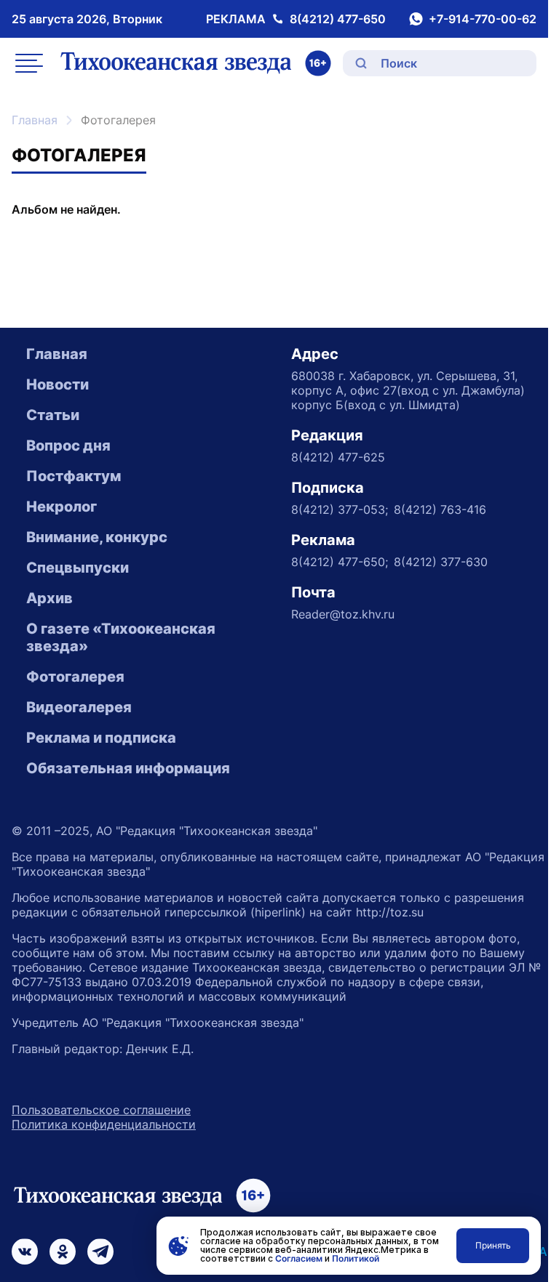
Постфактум (73, 476)
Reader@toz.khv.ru (343, 614)
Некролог (61, 506)
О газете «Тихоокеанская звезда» (120, 637)
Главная (35, 120)
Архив (49, 598)
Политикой (355, 1258)
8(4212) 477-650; (339, 562)
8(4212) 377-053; (339, 509)
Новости (57, 384)
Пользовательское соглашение (101, 1109)
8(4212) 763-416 (440, 509)
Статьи (52, 415)
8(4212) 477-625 (338, 457)
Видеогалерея (79, 707)
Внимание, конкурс (96, 537)
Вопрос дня (68, 445)
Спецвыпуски (77, 567)
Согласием (298, 1258)
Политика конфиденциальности (104, 1124)
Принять (493, 1245)
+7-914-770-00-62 (482, 19)
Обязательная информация (128, 768)
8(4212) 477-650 (338, 19)
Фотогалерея (75, 676)
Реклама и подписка (101, 737)
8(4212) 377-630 (441, 562)
